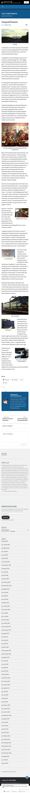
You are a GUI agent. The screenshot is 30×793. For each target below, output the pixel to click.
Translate (12, 531)
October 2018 (6, 609)
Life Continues (9, 13)
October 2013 (6, 749)
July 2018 (5, 613)
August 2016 (6, 657)
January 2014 (6, 739)
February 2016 (6, 678)
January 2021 (6, 561)
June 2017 (5, 640)
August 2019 (6, 589)
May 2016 (5, 667)
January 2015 (6, 708)
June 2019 (5, 592)
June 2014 (5, 725)
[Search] (3, 6)
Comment (23, 444)
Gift (26, 2)
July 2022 (5, 551)
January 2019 (6, 606)
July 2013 (5, 760)
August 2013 (6, 756)
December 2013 (7, 742)
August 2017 (6, 633)
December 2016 (7, 650)
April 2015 (5, 701)
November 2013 (7, 746)
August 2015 (6, 688)
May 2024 (5, 541)
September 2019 (7, 585)
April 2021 (5, 558)
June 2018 (5, 616)
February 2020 (6, 582)
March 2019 (6, 602)
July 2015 (5, 691)
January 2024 (6, 544)
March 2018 (6, 619)
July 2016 (5, 660)
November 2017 (7, 630)
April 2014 (5, 729)
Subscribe (5, 517)
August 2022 (6, 548)
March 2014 (6, 732)
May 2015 (5, 698)
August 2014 (6, 719)
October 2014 (6, 712)
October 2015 (6, 684)
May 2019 (5, 596)
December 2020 (7, 565)
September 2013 (7, 753)
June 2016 (5, 664)
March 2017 (6, 647)
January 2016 (6, 681)
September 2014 (7, 715)
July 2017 (5, 637)
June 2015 (5, 695)
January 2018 (6, 623)
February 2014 (6, 736)
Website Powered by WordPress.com (11, 782)
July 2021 (5, 555)
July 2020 (5, 572)
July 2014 (5, 722)
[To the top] (27, 777)
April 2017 (5, 643)
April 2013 (5, 763)
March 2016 (6, 674)
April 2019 (5, 599)
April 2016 (5, 671)
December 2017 (7, 626)
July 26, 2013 (8, 25)
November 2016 (7, 654)
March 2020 (6, 578)
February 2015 (6, 705)
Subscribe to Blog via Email (9, 506)
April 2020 (5, 575)
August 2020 (6, 568)
